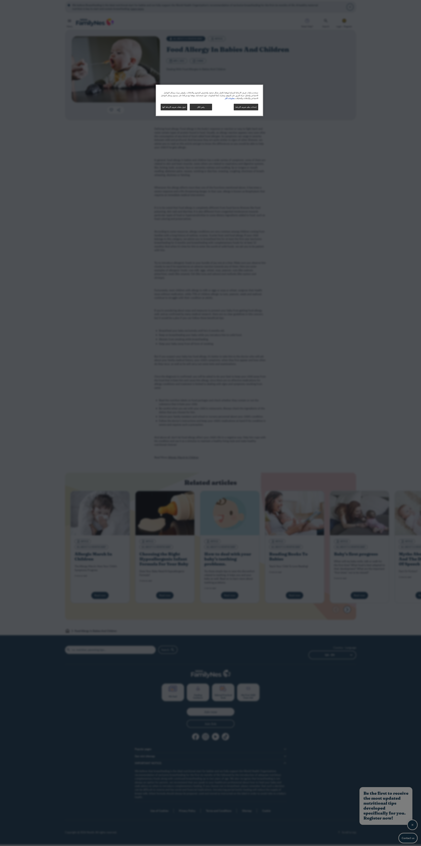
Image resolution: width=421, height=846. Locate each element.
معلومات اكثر (230, 98)
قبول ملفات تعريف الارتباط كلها (174, 107)
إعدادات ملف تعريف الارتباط (246, 107)
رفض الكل (201, 107)
